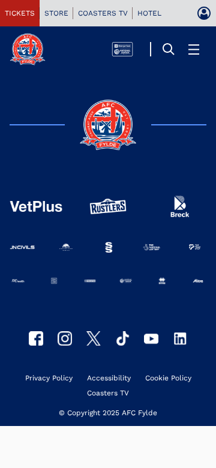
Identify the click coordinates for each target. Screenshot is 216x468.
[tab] (20, 13)
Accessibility (109, 378)
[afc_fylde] (65, 338)
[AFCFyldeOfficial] (36, 338)
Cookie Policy (168, 378)
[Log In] (204, 13)
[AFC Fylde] (93, 338)
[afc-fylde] (122, 338)
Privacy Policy (49, 378)
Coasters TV (108, 393)
